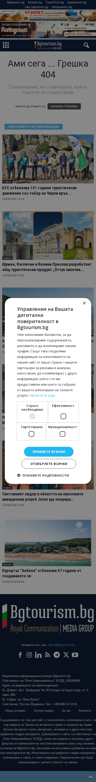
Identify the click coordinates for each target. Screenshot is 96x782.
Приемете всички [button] (49, 451)
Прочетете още (42, 395)
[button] (43, 475)
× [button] (84, 303)
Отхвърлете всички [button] (48, 464)
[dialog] (48, 391)
